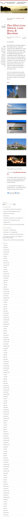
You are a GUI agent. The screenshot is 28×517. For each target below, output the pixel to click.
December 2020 (6, 339)
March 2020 (6, 359)
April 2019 (5, 381)
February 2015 (6, 486)
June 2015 (5, 477)
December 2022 (6, 291)
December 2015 (6, 464)
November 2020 (6, 341)
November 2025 (6, 251)
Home (1, 2)
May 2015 (5, 479)
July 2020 (5, 350)
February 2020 (6, 361)
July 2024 (5, 267)
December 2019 (6, 365)
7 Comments (24, 38)
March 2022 (6, 311)
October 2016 (6, 442)
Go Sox (3, 3)
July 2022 (5, 302)
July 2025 (5, 256)
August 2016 (6, 446)
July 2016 (5, 449)
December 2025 (6, 249)
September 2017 (6, 418)
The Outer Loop (10, 3)
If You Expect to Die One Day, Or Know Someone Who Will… (14, 224)
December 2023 (6, 273)
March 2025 (6, 260)
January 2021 (6, 337)
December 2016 (6, 438)
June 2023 (5, 284)
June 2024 (5, 269)
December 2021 (6, 317)
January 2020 (6, 363)
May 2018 (5, 403)
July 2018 (5, 398)
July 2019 (5, 374)
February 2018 (6, 409)
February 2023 (6, 289)
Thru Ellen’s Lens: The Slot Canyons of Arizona (12, 220)
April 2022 (5, 308)
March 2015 (6, 484)
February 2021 (6, 335)
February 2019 (6, 385)
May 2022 (5, 306)
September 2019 (6, 372)
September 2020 (6, 346)
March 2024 (6, 271)
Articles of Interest (20, 3)
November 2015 (6, 466)
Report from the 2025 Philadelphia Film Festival (12, 211)
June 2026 (5, 245)
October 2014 (6, 495)
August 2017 (6, 420)
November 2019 (6, 368)
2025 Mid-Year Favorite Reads (9, 213)
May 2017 (5, 427)
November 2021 (6, 319)
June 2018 (5, 400)
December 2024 (6, 262)
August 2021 (6, 326)
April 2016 (5, 455)
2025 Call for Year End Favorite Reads (16, 234)
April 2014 (5, 508)
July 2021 (5, 328)
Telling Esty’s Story (7, 222)
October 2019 (6, 370)
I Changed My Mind (14, 232)
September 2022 (6, 297)
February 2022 (6, 313)
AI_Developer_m (6, 232)
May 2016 (5, 453)
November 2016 (6, 440)
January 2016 (6, 462)
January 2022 (6, 315)
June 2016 (5, 451)
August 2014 (6, 499)
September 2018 (6, 394)
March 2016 (6, 457)
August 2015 (6, 473)
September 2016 (6, 444)
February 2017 (6, 433)
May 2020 (5, 354)
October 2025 (6, 254)
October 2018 (6, 392)
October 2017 (6, 416)
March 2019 (6, 383)
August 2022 (6, 300)
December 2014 (6, 490)
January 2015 (6, 488)
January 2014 (6, 514)
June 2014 (5, 503)
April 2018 (5, 405)
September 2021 (6, 324)
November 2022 (6, 293)
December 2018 (6, 387)
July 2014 (5, 501)
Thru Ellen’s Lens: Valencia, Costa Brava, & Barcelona (16, 29)
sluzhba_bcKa (6, 234)
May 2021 (5, 330)
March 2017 (6, 431)
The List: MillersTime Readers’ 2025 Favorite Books (13, 209)
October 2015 (6, 468)
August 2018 (6, 396)
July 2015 (5, 475)
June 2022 (5, 304)
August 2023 (6, 280)
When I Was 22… (7, 215)
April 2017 (5, 429)
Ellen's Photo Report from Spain (3, 49)
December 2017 (6, 411)
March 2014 (6, 510)
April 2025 (5, 258)
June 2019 (5, 376)
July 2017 (5, 422)
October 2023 (6, 278)
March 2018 (6, 407)
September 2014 (6, 497)
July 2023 (5, 282)
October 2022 (6, 295)
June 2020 (5, 352)
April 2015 (5, 481)
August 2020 (6, 348)
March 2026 (6, 247)
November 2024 (6, 265)
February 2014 (6, 512)
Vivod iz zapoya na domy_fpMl (9, 236)
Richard (13, 37)
